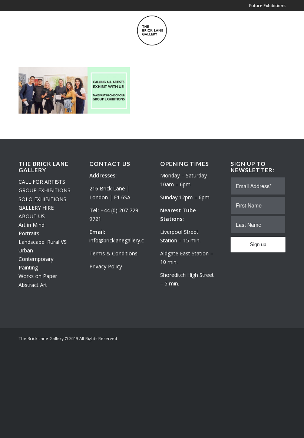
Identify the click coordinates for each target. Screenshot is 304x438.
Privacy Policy (105, 266)
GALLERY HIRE (36, 207)
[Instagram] (268, 337)
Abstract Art (33, 284)
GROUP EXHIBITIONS (44, 190)
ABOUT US (32, 216)
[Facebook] (279, 337)
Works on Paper (38, 276)
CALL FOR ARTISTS (42, 181)
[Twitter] (257, 337)
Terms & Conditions (113, 253)
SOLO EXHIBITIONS (42, 199)
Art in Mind (31, 224)
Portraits (29, 233)
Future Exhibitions (267, 5)
